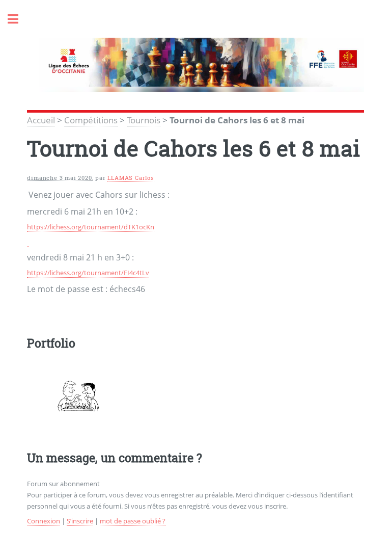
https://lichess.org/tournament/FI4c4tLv (88, 272)
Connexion (43, 520)
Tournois (143, 120)
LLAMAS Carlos (130, 177)
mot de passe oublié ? (132, 520)
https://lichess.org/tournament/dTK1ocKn (90, 226)
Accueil (41, 120)
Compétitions (91, 120)
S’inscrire (80, 520)
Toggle (18, 19)
